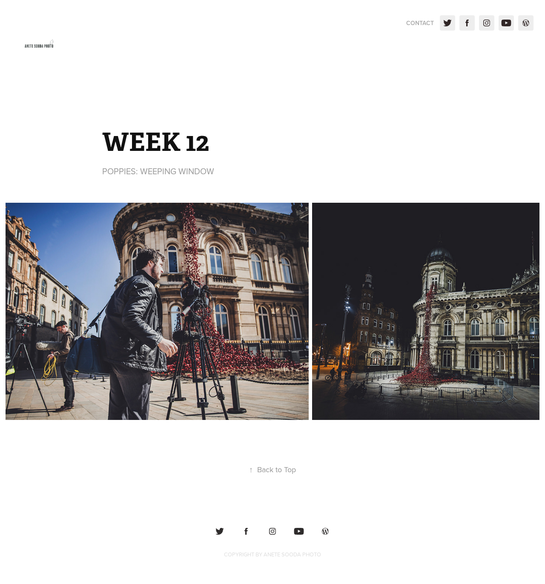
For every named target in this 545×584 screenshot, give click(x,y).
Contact (420, 23)
